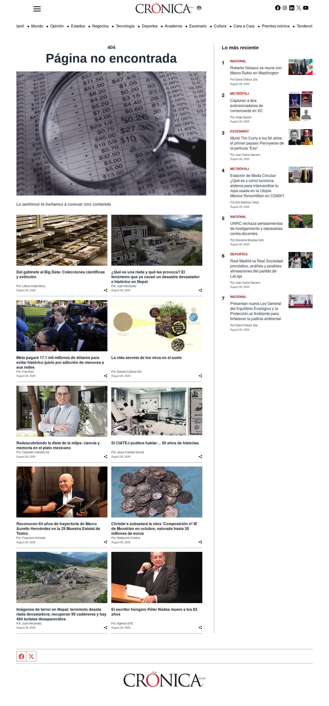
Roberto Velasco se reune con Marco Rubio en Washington (256, 70)
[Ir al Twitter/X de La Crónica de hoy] (299, 8)
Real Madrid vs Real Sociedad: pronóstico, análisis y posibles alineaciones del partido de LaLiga (256, 268)
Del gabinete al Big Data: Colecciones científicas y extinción (60, 274)
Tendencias (306, 26)
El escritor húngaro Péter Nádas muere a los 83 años (154, 612)
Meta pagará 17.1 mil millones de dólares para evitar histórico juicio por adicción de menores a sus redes (60, 362)
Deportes (150, 26)
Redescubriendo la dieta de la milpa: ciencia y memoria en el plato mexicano (58, 445)
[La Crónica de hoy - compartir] (105, 290)
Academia (173, 26)
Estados (78, 26)
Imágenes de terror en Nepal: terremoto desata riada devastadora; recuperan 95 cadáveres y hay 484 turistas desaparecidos (61, 614)
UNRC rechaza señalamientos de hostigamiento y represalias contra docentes (256, 228)
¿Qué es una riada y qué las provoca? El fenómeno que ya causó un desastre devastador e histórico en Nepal (155, 277)
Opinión (57, 26)
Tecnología (125, 26)
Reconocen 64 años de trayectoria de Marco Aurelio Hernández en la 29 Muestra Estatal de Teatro (58, 528)
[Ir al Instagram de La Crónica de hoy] (285, 8)
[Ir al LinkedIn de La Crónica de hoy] (292, 8)
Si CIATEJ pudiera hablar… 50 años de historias (155, 443)
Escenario (198, 26)
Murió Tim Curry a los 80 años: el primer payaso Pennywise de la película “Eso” (257, 143)
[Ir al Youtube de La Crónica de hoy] (306, 8)
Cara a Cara (244, 26)
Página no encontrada (111, 58)
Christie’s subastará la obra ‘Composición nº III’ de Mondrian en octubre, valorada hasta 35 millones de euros (154, 528)
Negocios (100, 26)
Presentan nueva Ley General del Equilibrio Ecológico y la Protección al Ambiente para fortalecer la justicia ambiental (255, 311)
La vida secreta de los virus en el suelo (146, 357)
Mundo (37, 26)
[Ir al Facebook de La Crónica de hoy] (278, 8)
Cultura (220, 26)
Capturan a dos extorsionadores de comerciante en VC (246, 105)
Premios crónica (276, 26)
